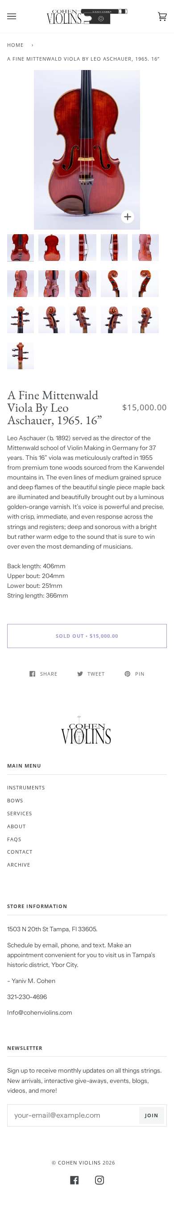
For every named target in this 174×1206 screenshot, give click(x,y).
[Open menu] (20, 16)
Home (15, 44)
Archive (18, 864)
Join (151, 1115)
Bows (15, 800)
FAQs (14, 839)
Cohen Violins (79, 1162)
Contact (20, 851)
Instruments (26, 787)
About (16, 826)
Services (19, 813)
